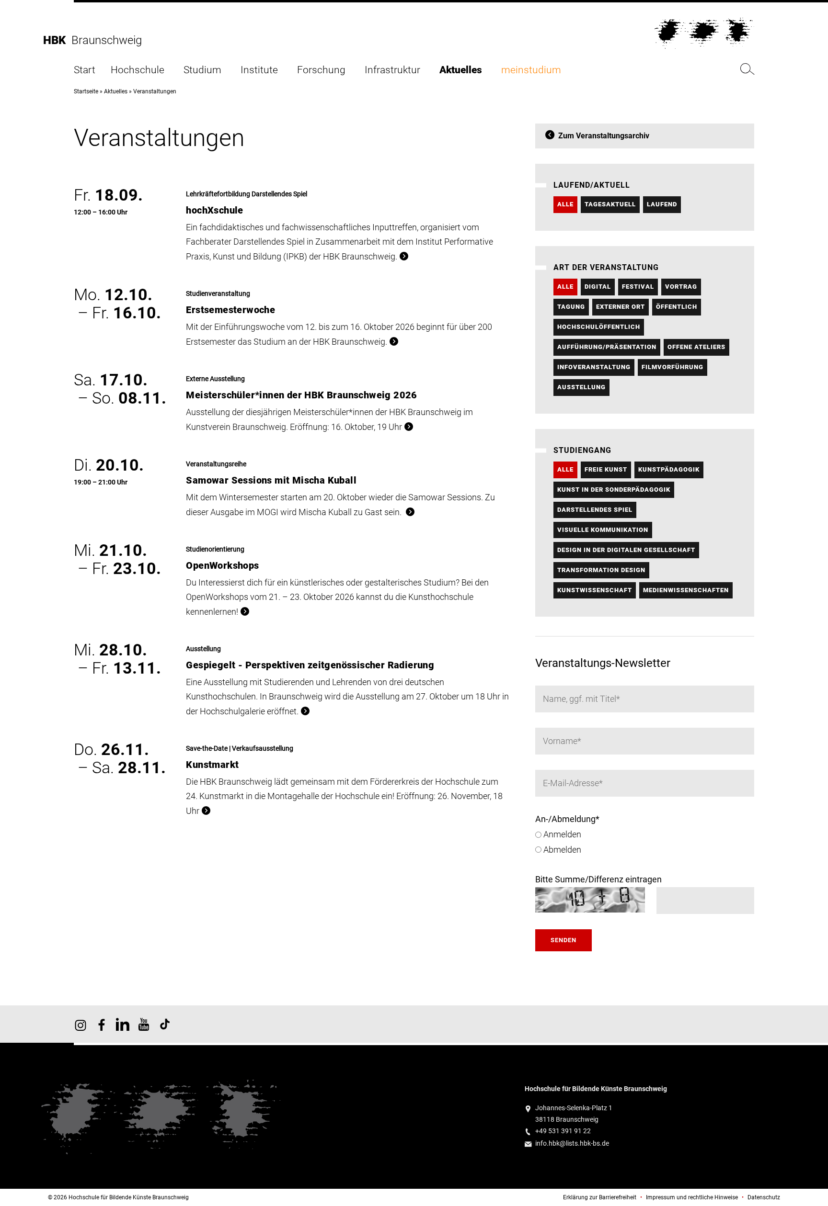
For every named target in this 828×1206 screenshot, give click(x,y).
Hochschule (137, 70)
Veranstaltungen (154, 91)
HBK (57, 40)
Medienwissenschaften (686, 590)
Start (84, 70)
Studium (202, 70)
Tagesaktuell (610, 204)
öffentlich (676, 306)
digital (598, 286)
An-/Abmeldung (567, 819)
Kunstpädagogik (669, 469)
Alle (565, 204)
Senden (563, 940)
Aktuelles (460, 70)
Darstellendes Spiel (594, 509)
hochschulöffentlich (598, 326)
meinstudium (531, 70)
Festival (638, 286)
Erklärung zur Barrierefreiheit (599, 1197)
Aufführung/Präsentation (606, 346)
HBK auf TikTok (165, 1024)
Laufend (662, 204)
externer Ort (620, 306)
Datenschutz (764, 1197)
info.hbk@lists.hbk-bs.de (572, 1143)
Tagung (571, 306)
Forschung (321, 70)
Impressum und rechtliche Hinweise (692, 1197)
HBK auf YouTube (143, 1024)
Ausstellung (581, 387)
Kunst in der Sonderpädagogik (613, 489)
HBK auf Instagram (80, 1024)
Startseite (86, 91)
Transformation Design (601, 570)
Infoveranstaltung (594, 367)
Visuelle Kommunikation (602, 529)
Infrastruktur (392, 70)
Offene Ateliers (696, 346)
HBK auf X (122, 1024)
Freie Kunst (606, 469)
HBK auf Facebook (101, 1024)
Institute (259, 70)
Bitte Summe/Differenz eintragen (598, 879)
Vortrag (681, 286)
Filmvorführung (672, 367)
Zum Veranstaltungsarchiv (603, 135)
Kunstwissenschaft (594, 590)
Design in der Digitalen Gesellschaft (626, 549)
